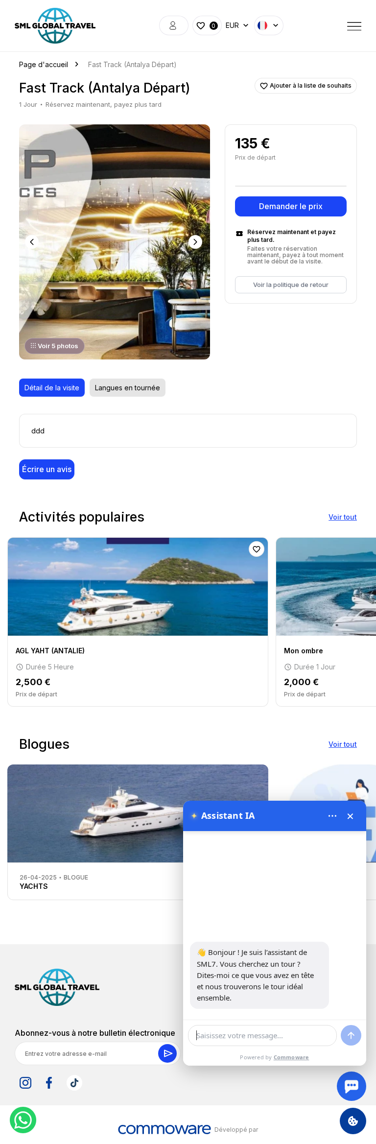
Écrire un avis (46, 469)
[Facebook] (49, 1083)
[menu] (332, 816)
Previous (33, 242)
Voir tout (343, 517)
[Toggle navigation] (354, 25)
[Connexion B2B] (173, 25)
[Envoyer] (351, 1035)
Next (196, 242)
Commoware (291, 1057)
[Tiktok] (74, 1083)
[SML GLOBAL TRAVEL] (57, 987)
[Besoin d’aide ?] (351, 1086)
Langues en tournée (127, 387)
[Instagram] (25, 1083)
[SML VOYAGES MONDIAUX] (55, 26)
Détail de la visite (51, 387)
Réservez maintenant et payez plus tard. (291, 235)
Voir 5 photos (58, 346)
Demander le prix (291, 206)
